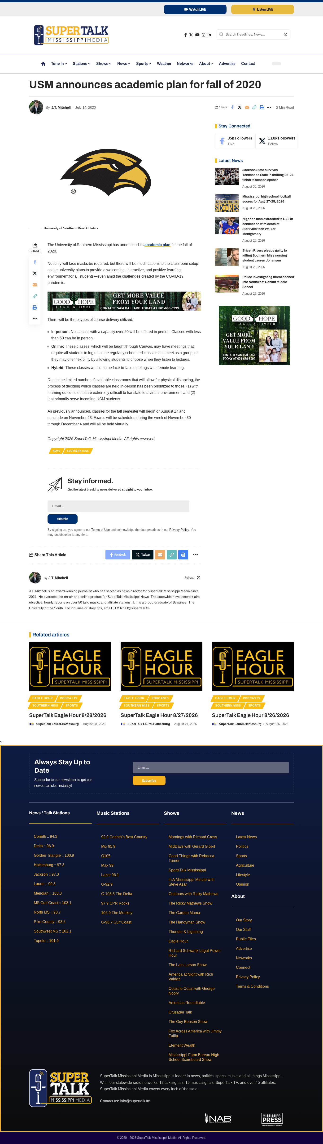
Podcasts (68, 698)
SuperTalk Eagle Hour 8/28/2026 (67, 715)
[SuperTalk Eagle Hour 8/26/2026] (253, 666)
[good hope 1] (254, 335)
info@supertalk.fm (135, 1101)
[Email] (247, 107)
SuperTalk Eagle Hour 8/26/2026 (250, 715)
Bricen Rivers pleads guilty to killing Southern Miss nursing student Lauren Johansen (264, 255)
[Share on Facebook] (232, 107)
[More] (269, 107)
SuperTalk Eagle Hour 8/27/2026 (159, 715)
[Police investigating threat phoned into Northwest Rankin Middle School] (227, 284)
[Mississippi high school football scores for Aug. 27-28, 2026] (227, 203)
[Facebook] (185, 35)
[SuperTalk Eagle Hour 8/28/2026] (70, 666)
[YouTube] (197, 35)
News (57, 451)
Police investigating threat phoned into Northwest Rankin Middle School (268, 282)
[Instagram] (203, 35)
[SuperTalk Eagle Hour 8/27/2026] (162, 666)
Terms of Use (100, 529)
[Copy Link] (254, 107)
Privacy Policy (179, 529)
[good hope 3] (124, 301)
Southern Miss (78, 451)
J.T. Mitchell (61, 107)
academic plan (157, 245)
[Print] (261, 107)
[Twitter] (191, 35)
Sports (71, 705)
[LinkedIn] (209, 35)
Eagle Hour (42, 698)
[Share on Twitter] (239, 107)
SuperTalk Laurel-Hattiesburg (57, 724)
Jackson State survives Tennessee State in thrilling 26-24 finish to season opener (267, 175)
